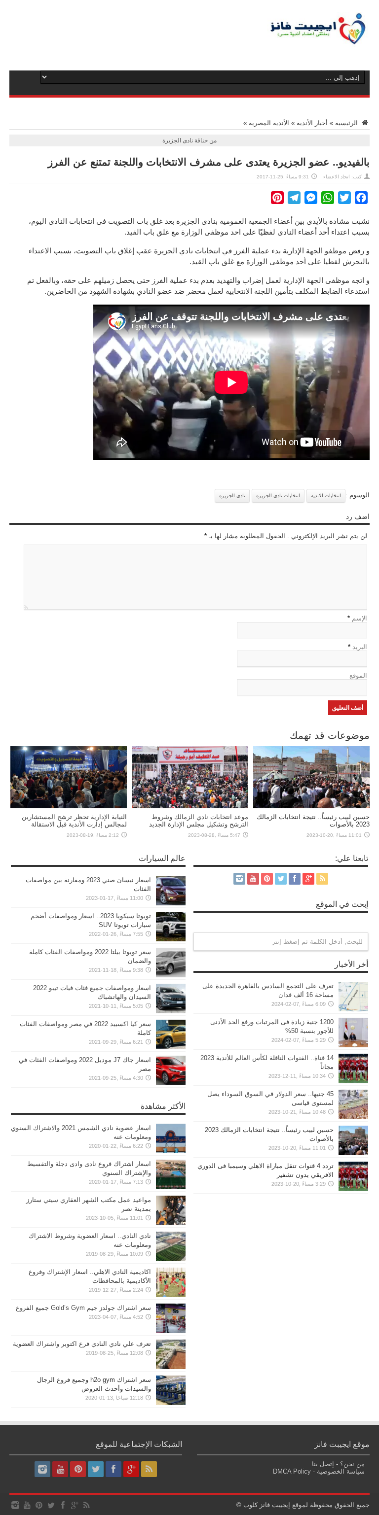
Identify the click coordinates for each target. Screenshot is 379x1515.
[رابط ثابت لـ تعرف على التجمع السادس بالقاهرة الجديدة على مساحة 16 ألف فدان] (353, 1009)
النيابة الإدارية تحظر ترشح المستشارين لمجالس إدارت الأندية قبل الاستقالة (74, 820)
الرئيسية (347, 123)
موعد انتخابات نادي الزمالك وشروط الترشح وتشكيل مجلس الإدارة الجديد (198, 820)
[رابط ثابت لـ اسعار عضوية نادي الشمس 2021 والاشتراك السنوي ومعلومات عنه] (171, 1151)
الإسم (359, 618)
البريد (359, 647)
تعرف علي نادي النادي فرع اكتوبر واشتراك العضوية (82, 1343)
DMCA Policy (292, 1471)
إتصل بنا (323, 1464)
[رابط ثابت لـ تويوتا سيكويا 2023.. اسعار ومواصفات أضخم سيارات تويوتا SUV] (171, 939)
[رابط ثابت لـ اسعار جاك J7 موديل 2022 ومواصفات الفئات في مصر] (171, 1083)
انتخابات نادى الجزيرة (278, 495)
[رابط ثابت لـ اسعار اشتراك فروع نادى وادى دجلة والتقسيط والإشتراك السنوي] (171, 1187)
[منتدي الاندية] (318, 39)
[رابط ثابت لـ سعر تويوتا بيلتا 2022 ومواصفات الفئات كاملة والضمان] (171, 975)
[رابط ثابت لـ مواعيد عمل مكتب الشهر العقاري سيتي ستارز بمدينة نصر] (171, 1223)
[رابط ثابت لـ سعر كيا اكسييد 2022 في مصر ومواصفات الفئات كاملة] (171, 1047)
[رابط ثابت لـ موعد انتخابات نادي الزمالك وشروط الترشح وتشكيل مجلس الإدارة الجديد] (190, 806)
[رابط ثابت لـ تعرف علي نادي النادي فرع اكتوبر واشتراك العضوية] (171, 1367)
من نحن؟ (352, 1464)
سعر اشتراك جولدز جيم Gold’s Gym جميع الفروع (83, 1307)
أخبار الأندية (312, 123)
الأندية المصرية (269, 123)
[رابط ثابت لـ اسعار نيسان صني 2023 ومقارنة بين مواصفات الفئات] (171, 903)
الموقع (358, 675)
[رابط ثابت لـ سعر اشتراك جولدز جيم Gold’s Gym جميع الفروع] (171, 1331)
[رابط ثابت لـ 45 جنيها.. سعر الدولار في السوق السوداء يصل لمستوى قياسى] (353, 1117)
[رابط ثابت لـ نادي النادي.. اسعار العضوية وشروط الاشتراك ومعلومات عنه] (171, 1259)
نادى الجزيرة (232, 495)
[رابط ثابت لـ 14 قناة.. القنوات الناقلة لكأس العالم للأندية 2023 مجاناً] (353, 1081)
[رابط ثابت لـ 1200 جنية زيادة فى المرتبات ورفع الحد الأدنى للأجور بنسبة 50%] (353, 1045)
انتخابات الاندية (326, 495)
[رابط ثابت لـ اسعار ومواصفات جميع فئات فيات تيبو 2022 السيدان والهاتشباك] (171, 1011)
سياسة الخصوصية (341, 1471)
